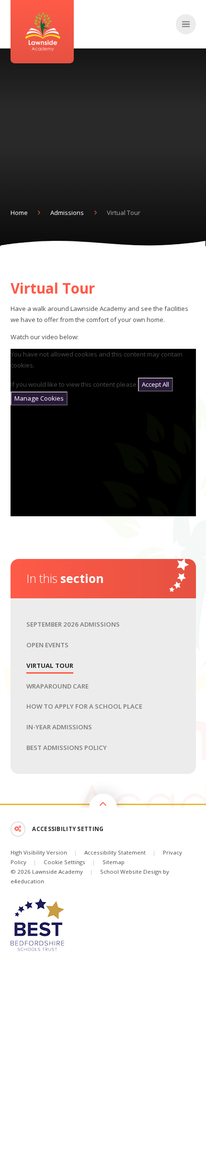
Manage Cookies (39, 398)
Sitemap (114, 862)
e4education (27, 881)
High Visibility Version (39, 852)
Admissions (67, 212)
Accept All (155, 384)
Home (19, 212)
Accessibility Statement (115, 852)
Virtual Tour (123, 212)
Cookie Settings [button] (64, 862)
